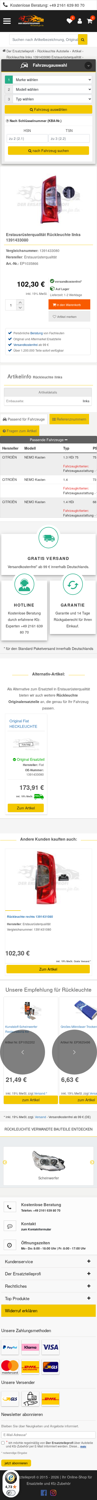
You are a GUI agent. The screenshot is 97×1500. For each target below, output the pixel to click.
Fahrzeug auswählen (50, 109)
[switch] (10, 1493)
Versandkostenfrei (25, 344)
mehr (83, 1446)
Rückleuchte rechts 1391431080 (30, 916)
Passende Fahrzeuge (47, 439)
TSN (69, 130)
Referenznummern (71, 419)
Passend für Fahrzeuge (26, 419)
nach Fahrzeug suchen (50, 150)
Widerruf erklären (21, 1310)
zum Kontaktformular (36, 1229)
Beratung (36, 333)
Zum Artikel (26, 807)
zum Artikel (31, 1099)
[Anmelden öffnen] (78, 21)
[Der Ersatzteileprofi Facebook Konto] (44, 1493)
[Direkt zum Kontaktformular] (10, 1226)
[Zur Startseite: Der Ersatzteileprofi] (31, 21)
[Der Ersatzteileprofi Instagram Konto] (52, 1493)
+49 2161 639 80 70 (67, 5)
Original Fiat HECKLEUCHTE (23, 723)
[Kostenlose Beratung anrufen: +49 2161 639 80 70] (4, 5)
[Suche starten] (83, 39)
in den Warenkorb (68, 305)
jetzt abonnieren (16, 1463)
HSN (27, 130)
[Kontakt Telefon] (10, 1207)
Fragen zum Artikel (21, 430)
